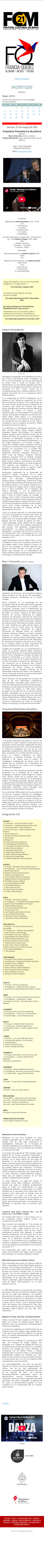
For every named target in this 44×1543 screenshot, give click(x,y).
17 (22, 114)
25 (28, 117)
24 (22, 117)
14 (5, 114)
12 (33, 111)
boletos (36, 1518)
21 (5, 117)
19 (33, 114)
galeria (14, 1520)
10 (22, 111)
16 (16, 114)
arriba (5, 1403)
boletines (6, 1520)
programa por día (24, 1518)
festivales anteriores (19, 1522)
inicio (14, 1518)
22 (10, 117)
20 (39, 114)
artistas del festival (21, 1524)
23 (16, 117)
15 (10, 114)
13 (39, 111)
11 (28, 111)
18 (28, 114)
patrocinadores (25, 1520)
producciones (34, 1522)
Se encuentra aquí (25, 151)
